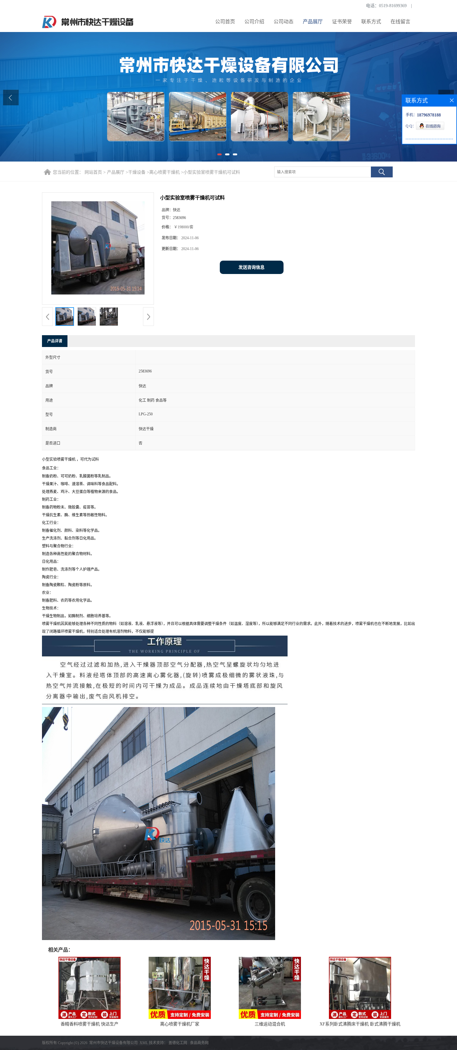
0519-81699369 (393, 5)
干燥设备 (136, 172)
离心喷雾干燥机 (164, 172)
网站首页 (93, 172)
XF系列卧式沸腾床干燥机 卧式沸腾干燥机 (360, 1024)
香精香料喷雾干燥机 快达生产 (89, 1024)
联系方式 (371, 21)
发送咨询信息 (251, 267)
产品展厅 (313, 21)
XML (144, 1043)
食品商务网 (199, 1043)
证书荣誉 (342, 21)
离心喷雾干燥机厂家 (179, 1024)
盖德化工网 (177, 1043)
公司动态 (283, 21)
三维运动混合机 (270, 1024)
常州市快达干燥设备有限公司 (113, 1043)
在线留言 (400, 21)
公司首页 (225, 21)
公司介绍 (254, 21)
